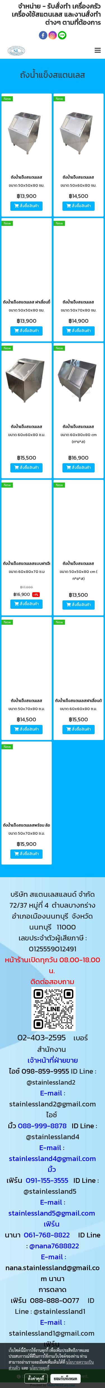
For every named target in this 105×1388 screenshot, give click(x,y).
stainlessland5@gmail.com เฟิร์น (52, 1218)
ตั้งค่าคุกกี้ (36, 1378)
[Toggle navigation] (98, 51)
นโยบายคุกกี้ (39, 1367)
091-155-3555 (47, 1180)
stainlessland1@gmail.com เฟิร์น (52, 1338)
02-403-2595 (41, 1037)
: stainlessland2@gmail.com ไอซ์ (52, 1103)
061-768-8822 (47, 1234)
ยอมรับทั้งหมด (65, 1378)
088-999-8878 (42, 1125)
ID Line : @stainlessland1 (55, 1306)
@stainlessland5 (52, 1191)
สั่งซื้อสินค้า (29, 206)
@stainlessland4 (52, 1136)
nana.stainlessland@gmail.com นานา (52, 1273)
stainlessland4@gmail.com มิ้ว (52, 1164)
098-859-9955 (45, 1071)
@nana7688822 (54, 1245)
